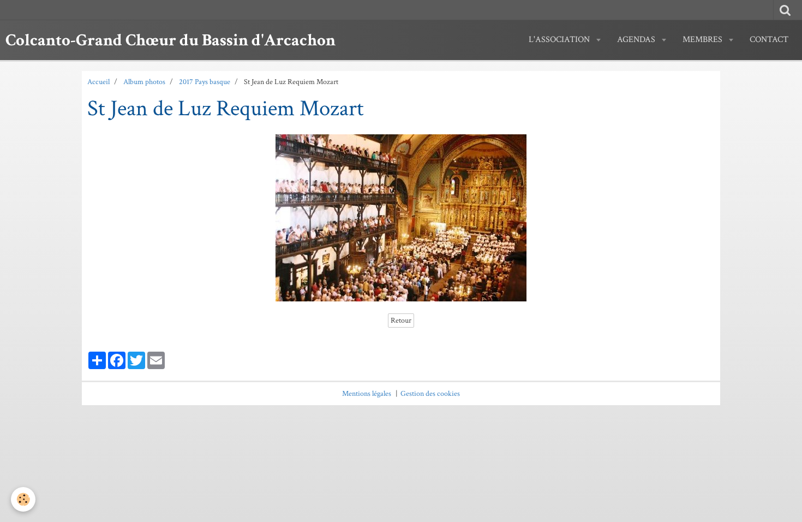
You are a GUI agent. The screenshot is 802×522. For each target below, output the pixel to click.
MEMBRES (704, 39)
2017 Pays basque (204, 81)
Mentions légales (366, 393)
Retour (401, 320)
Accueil (98, 81)
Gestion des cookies (430, 393)
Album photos (144, 81)
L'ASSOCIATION (560, 39)
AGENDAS (637, 39)
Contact (769, 39)
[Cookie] (23, 499)
